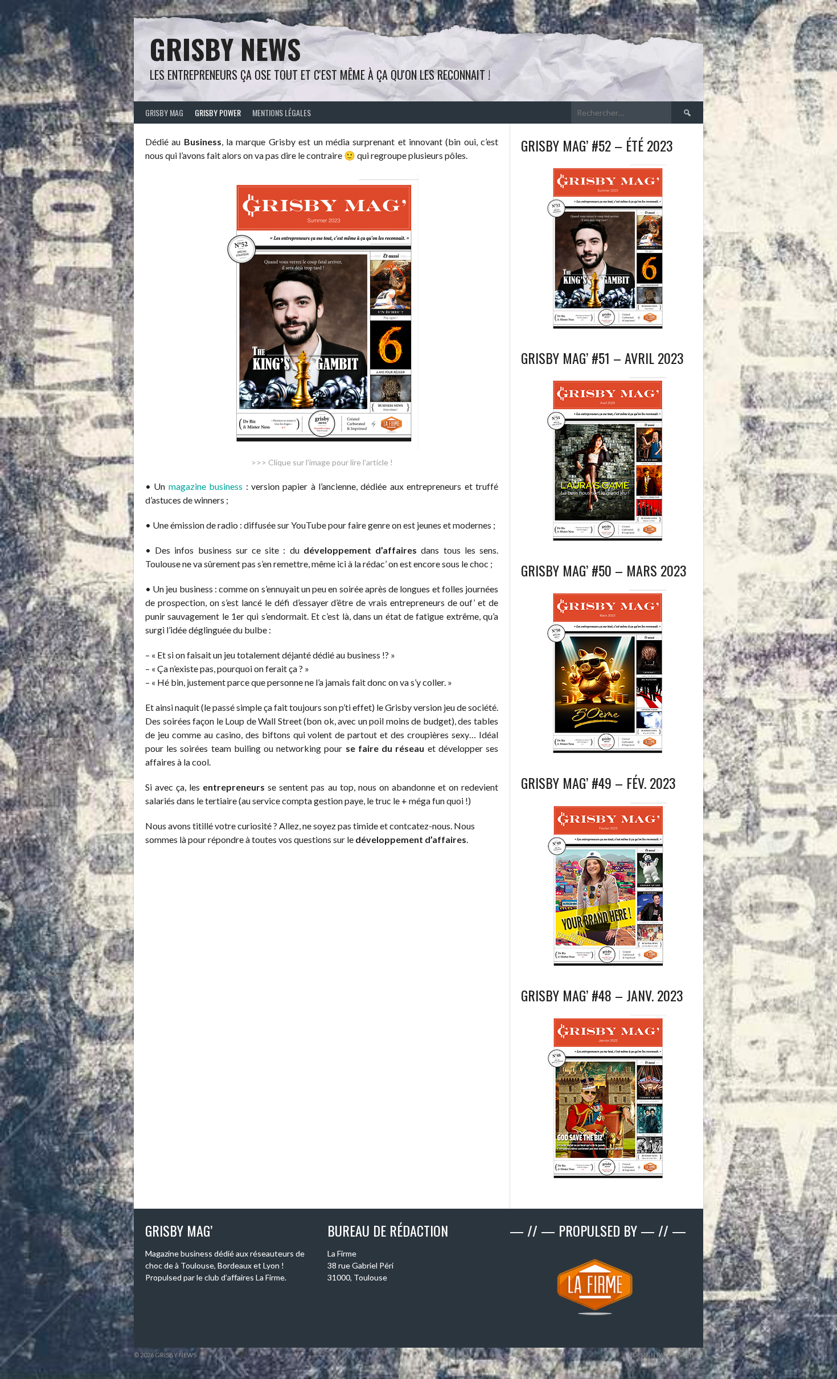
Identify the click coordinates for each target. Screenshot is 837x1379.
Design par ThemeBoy (668, 1354)
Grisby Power (218, 112)
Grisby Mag (164, 112)
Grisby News (225, 48)
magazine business (206, 486)
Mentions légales (281, 112)
